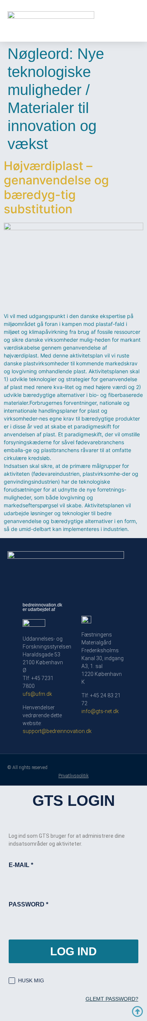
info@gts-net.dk (100, 711)
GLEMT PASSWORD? (112, 999)
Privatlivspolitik (73, 775)
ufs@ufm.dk (37, 694)
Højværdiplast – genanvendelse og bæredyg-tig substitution (56, 187)
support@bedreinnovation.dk (57, 731)
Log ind (73, 951)
